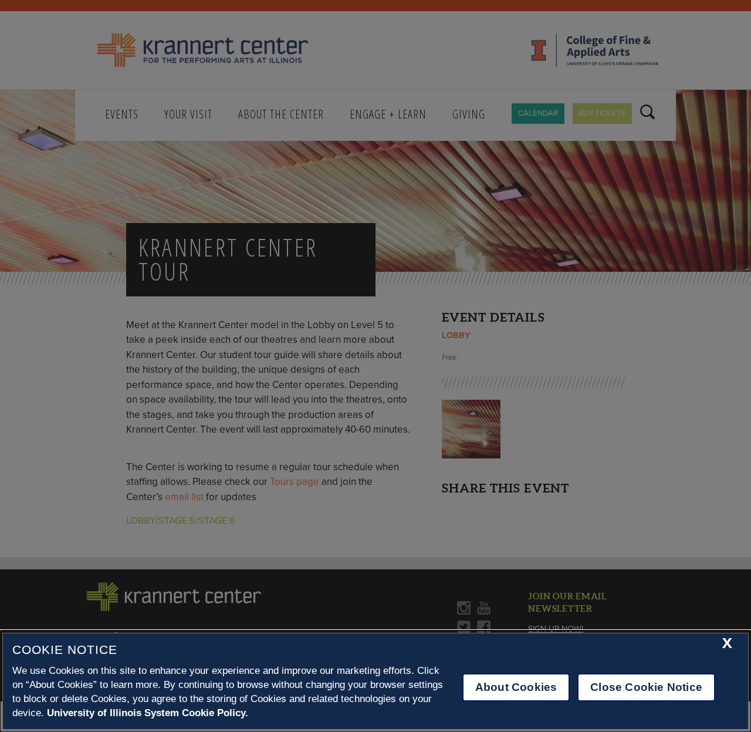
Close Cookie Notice (646, 687)
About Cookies (516, 687)
